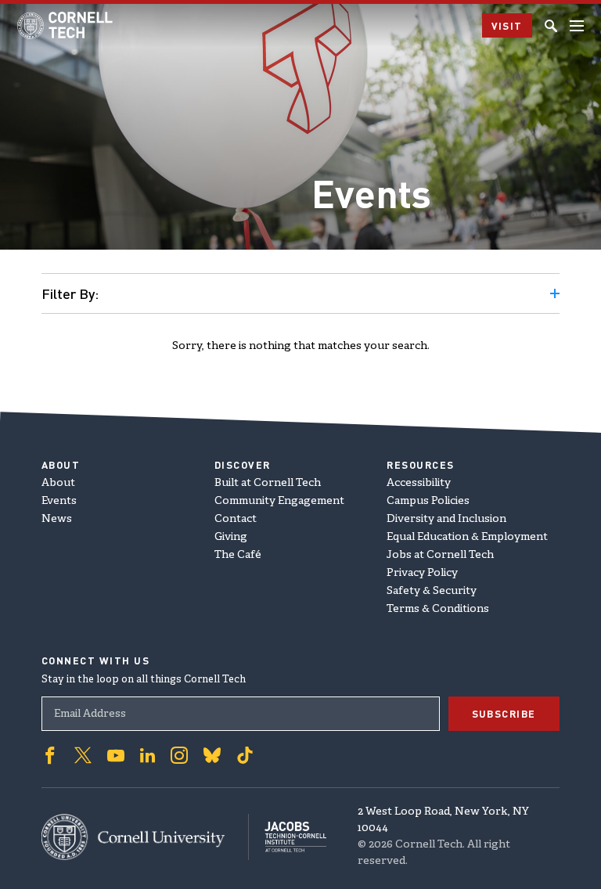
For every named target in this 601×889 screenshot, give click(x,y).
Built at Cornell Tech (267, 483)
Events (59, 501)
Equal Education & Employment (467, 537)
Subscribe (504, 713)
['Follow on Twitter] (83, 755)
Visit (507, 25)
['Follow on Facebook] (50, 755)
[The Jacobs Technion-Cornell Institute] (287, 837)
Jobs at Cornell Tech (440, 555)
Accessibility (419, 483)
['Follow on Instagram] (179, 755)
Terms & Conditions (438, 609)
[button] (300, 293)
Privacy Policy (422, 573)
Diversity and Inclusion (446, 519)
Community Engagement (279, 501)
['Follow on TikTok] (245, 755)
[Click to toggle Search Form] (550, 25)
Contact (235, 519)
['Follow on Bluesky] (212, 755)
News (56, 519)
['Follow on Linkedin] (147, 755)
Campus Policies (428, 501)
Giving (230, 537)
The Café (237, 555)
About (58, 483)
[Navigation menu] (577, 25)
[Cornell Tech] (145, 837)
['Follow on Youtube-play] (115, 755)
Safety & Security (432, 591)
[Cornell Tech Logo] (66, 25)
